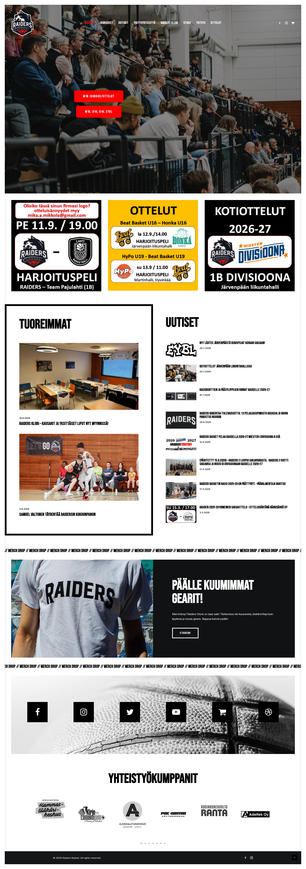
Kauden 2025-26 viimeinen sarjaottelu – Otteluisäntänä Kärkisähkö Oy (243, 507)
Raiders (89, 23)
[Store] (222, 712)
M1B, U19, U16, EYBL (98, 112)
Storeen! (185, 633)
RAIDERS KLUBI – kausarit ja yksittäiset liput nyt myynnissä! (63, 423)
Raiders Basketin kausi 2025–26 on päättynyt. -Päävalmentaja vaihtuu (243, 484)
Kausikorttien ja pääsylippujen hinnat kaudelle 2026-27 (235, 390)
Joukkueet (106, 23)
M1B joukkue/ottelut (98, 96)
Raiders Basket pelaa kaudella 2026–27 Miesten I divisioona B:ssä (240, 437)
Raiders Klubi (169, 23)
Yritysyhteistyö (144, 23)
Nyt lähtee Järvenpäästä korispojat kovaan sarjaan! (232, 343)
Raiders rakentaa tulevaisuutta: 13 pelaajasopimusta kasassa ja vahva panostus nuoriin (244, 415)
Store (187, 23)
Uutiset (123, 23)
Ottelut (216, 23)
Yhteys (200, 23)
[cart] (292, 23)
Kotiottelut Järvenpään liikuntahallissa (226, 366)
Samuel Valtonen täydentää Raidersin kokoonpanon (57, 514)
